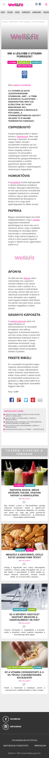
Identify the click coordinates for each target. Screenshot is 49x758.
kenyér (30, 550)
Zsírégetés (26, 12)
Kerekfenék (37, 12)
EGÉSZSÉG (13, 22)
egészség (20, 550)
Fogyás (10, 12)
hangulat (30, 485)
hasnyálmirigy (20, 610)
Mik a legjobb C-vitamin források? (32, 22)
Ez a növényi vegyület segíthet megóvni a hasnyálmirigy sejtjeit (24, 617)
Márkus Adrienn (22, 85)
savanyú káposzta (18, 321)
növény (32, 610)
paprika (36, 220)
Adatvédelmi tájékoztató (15, 746)
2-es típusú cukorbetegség (20, 667)
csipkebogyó (24, 62)
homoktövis (15, 182)
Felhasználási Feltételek (24, 740)
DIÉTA (3, 12)
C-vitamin (12, 62)
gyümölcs (36, 62)
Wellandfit (26, 499)
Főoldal (5, 22)
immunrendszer (25, 66)
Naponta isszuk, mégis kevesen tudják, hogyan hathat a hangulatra (24, 492)
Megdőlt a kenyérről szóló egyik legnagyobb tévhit (24, 556)
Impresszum (40, 746)
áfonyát (27, 278)
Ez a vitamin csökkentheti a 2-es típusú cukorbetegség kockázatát (24, 675)
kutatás (37, 667)
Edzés (17, 12)
